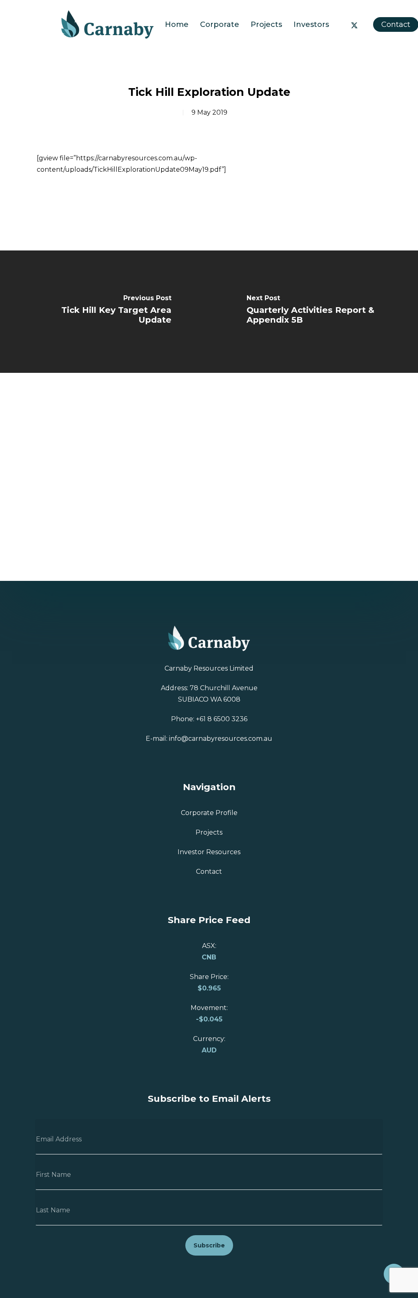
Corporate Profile (209, 813)
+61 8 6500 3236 (221, 719)
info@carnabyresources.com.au (220, 738)
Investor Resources (209, 852)
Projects (209, 832)
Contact (395, 24)
